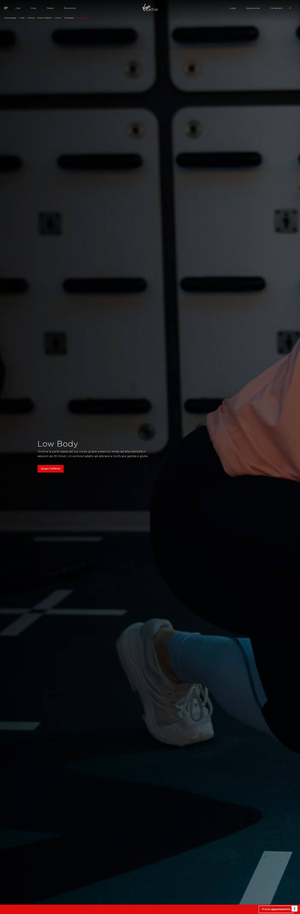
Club (17, 8)
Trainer (50, 8)
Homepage (10, 18)
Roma (31, 18)
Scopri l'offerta (50, 468)
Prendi (276, 909)
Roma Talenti (45, 18)
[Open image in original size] (150, 8)
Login (233, 8)
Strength (69, 18)
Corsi (33, 8)
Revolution (70, 8)
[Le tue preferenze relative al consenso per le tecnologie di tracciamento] (295, 909)
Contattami (276, 8)
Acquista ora (253, 8)
